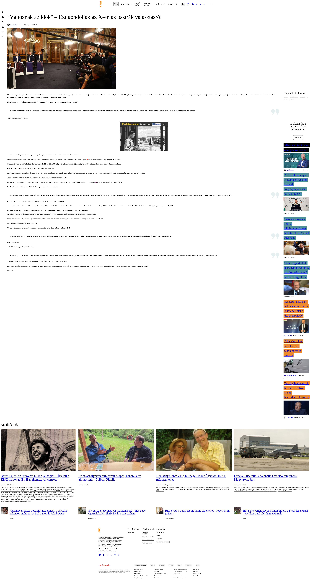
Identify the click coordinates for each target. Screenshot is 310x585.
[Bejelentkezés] (188, 4)
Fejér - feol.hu (156, 571)
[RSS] (204, 4)
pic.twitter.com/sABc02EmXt (94, 218)
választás (302, 97)
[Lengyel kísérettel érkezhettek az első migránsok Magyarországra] (271, 450)
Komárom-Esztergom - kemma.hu (180, 571)
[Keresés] (183, 4)
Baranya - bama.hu (138, 571)
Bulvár (179, 565)
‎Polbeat (81, 484)
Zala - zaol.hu (195, 575)
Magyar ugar (147, 4)
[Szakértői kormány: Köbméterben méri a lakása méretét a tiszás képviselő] (296, 326)
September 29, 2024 (114, 159)
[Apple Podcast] (118, 555)
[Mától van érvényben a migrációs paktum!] (296, 160)
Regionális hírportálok (140, 565)
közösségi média (294, 97)
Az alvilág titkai (92, 518)
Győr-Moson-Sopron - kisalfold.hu (161, 573)
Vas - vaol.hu (195, 571)
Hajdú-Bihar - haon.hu (158, 575)
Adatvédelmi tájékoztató (145, 533)
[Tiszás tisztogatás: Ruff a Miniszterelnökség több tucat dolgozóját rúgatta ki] (296, 248)
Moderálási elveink (147, 543)
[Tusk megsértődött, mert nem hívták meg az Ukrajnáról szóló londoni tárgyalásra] (296, 287)
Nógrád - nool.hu (177, 573)
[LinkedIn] (3, 27)
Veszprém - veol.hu (197, 573)
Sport (244, 518)
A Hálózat (3, 484)
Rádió (197, 565)
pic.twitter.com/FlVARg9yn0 (75, 182)
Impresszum (131, 532)
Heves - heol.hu (157, 577)
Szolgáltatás (189, 565)
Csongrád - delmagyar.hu (139, 577)
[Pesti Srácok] (105, 4)
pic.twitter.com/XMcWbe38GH (127, 206)
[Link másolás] (3, 36)
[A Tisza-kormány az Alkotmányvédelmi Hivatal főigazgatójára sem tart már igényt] (296, 204)
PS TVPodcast (160, 532)
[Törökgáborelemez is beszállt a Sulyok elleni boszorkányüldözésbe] (296, 408)
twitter (286, 97)
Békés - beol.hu (137, 573)
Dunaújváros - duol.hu (158, 569)
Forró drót (137, 4)
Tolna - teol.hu (196, 569)
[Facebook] (196, 4)
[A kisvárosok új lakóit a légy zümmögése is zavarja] (296, 366)
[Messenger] (3, 17)
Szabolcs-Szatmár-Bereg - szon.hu (180, 577)
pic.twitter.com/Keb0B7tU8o (105, 266)
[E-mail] (3, 32)
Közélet (153, 565)
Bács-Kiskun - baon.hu (138, 569)
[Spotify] (115, 555)
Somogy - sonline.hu (178, 575)
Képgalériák (160, 538)
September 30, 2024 (31, 223)
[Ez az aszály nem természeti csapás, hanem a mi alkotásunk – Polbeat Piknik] (116, 450)
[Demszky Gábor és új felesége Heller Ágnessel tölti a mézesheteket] (194, 450)
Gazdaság (161, 565)
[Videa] (192, 4)
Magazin (171, 565)
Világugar (160, 4)
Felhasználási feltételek (148, 540)
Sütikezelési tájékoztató (148, 536)
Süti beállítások (161, 542)
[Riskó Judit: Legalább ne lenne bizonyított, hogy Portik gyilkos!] (159, 510)
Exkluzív (12, 518)
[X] (200, 4)
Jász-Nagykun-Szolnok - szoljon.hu (180, 569)
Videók (158, 535)
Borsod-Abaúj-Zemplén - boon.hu (140, 575)
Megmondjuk (126, 4)
